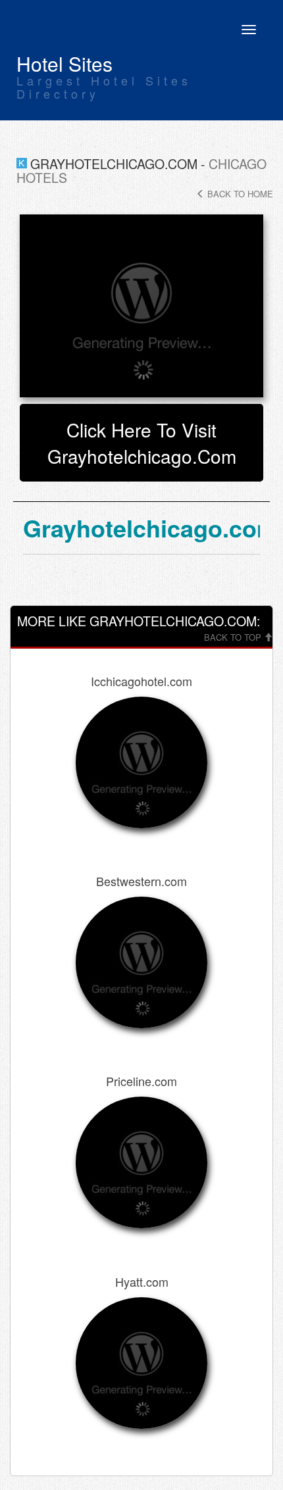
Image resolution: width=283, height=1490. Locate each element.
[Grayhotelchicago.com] (141, 305)
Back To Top (234, 637)
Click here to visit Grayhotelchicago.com (141, 442)
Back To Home (239, 193)
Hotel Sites (64, 63)
